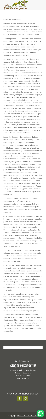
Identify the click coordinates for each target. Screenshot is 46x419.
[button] (40, 413)
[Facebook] (19, 398)
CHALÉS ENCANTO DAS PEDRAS (27, 416)
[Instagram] (25, 398)
